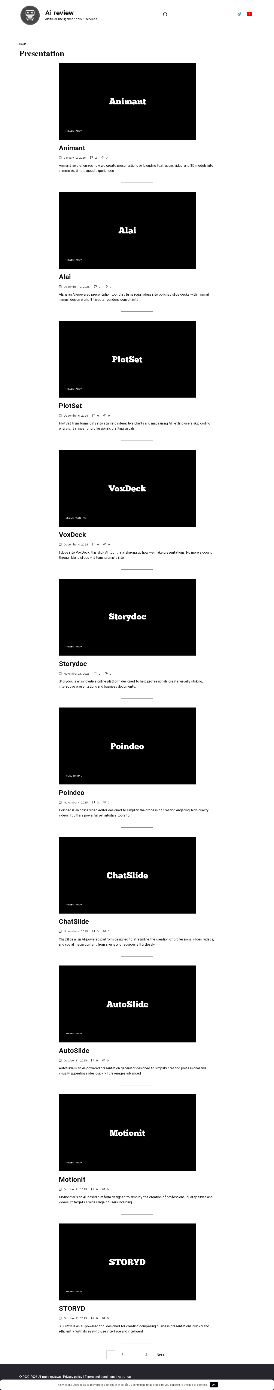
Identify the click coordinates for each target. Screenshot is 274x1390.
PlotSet (70, 406)
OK (214, 1384)
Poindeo (71, 793)
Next (160, 1355)
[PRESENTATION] (127, 137)
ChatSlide (74, 922)
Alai (65, 277)
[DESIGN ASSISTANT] (127, 524)
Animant (72, 148)
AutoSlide (74, 1051)
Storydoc (73, 664)
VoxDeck (72, 535)
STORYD (72, 1309)
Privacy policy (72, 1377)
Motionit (72, 1179)
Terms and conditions (100, 1377)
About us (124, 1377)
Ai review (59, 13)
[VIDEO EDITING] (127, 782)
